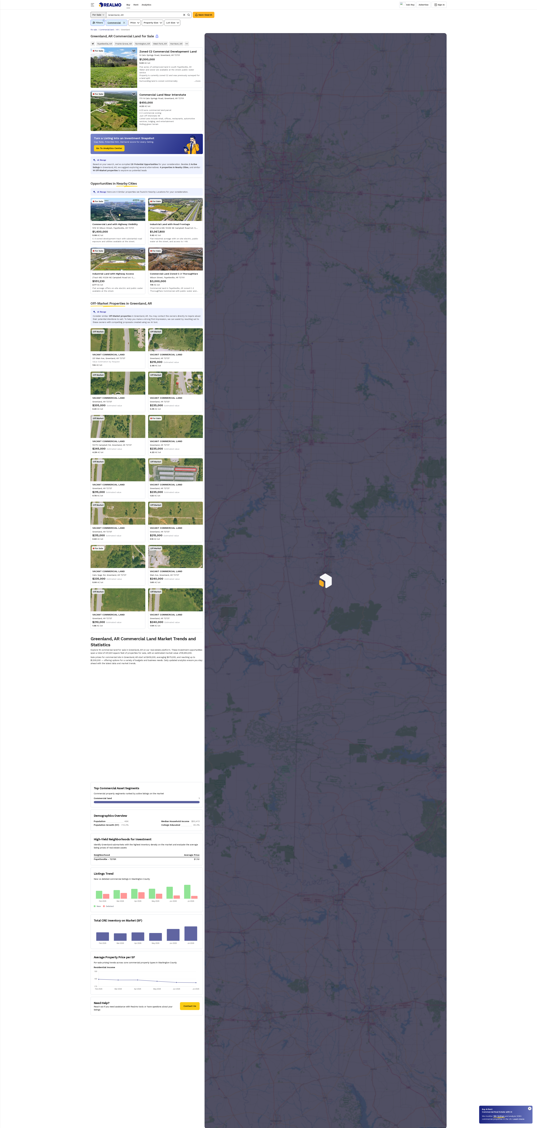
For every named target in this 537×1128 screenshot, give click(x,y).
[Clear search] (184, 15)
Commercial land (106, 30)
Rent (136, 5)
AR (117, 30)
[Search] (188, 15)
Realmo (110, 5)
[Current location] (93, 44)
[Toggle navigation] (93, 5)
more (198, 81)
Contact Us (189, 1006)
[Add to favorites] (134, 51)
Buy (128, 5)
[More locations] (186, 44)
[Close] (529, 1108)
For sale (94, 30)
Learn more (518, 1119)
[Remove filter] (124, 22)
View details (147, 67)
